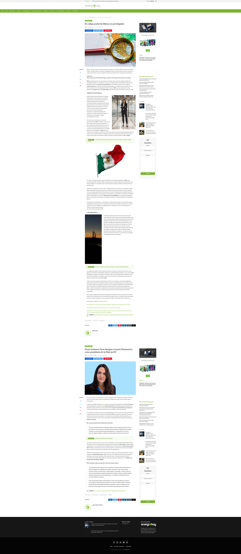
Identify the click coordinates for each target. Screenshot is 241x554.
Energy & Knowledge (37, 10)
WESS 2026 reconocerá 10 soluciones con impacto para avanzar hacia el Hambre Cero (147, 409)
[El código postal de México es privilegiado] (110, 50)
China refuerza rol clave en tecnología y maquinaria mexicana (104, 1)
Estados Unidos (95, 494)
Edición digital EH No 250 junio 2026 (148, 35)
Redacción (91, 27)
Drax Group (87, 494)
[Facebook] (80, 73)
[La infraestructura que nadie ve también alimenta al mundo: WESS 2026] (141, 124)
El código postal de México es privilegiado (104, 438)
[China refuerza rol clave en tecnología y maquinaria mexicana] (141, 132)
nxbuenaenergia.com (102, 301)
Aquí (148, 50)
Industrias (46, 10)
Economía (52, 10)
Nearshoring (102, 320)
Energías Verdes (26, 10)
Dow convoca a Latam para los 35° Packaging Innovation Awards (109, 490)
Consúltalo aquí (125, 523)
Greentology (75, 10)
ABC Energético (88, 20)
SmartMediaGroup (126, 549)
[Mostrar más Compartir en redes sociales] (114, 30)
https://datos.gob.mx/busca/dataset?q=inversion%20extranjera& (103, 307)
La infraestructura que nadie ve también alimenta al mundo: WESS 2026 (150, 125)
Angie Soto (95, 320)
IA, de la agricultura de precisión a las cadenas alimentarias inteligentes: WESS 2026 (150, 116)
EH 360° (68, 10)
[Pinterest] (80, 82)
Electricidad (11, 10)
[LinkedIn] (80, 79)
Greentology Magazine (146, 76)
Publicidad (128, 546)
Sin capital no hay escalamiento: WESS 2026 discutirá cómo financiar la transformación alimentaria (147, 413)
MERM (110, 494)
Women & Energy (60, 10)
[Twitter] (80, 76)
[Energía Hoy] (92, 6)
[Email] (80, 85)
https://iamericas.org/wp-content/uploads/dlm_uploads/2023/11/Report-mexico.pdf (108, 304)
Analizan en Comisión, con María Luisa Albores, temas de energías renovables (111, 266)
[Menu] (2, 11)
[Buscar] (155, 1)
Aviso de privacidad (119, 546)
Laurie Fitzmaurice (103, 494)
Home (6, 10)
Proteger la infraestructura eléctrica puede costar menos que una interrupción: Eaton (150, 107)
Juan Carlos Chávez (93, 355)
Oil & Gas (18, 10)
